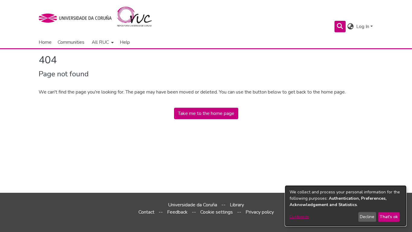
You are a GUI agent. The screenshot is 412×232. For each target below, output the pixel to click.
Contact (146, 212)
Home (45, 42)
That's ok (389, 217)
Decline (367, 217)
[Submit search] (340, 26)
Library (237, 205)
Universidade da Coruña (192, 205)
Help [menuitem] (125, 42)
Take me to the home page (206, 113)
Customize (299, 217)
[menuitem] (102, 42)
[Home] (138, 18)
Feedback (177, 212)
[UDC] (77, 18)
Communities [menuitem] (71, 42)
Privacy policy (260, 212)
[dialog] (345, 206)
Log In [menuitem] (362, 26)
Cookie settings (216, 212)
